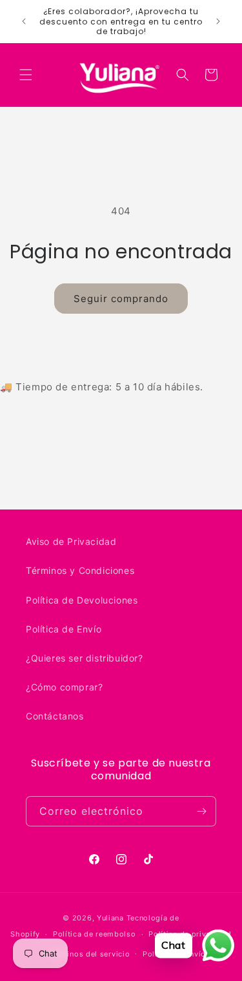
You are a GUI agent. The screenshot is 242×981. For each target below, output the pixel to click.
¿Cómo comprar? (64, 686)
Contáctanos (55, 715)
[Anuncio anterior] (24, 21)
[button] (26, 75)
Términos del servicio (89, 953)
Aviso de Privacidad (71, 541)
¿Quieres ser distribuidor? (84, 657)
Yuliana (110, 917)
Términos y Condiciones (80, 570)
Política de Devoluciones (81, 600)
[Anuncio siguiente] (218, 21)
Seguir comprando (121, 298)
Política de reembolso (94, 933)
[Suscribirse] (201, 811)
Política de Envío (63, 629)
